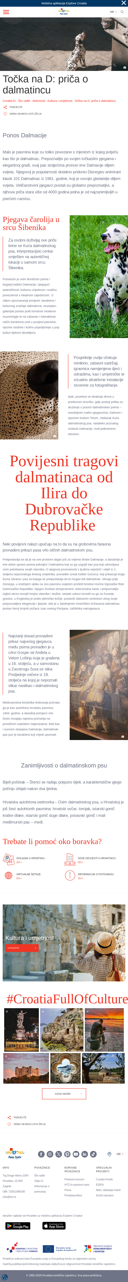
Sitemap (65, 1275)
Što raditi (40, 1153)
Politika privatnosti (65, 1268)
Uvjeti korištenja (64, 1262)
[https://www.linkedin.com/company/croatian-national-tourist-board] (84, 1132)
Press (69, 1168)
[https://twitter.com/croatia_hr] (58, 1132)
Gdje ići (39, 1158)
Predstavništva (75, 1173)
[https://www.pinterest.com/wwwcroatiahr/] (67, 1132)
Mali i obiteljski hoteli (110, 1168)
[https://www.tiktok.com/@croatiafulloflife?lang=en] (93, 1132)
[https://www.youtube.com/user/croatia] (75, 1132)
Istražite (14, 926)
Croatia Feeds (105, 1157)
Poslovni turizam (76, 1157)
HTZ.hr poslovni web (79, 1162)
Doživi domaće (106, 1173)
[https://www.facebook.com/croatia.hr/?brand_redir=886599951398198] (41, 1132)
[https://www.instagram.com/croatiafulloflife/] (49, 1132)
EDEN (100, 1162)
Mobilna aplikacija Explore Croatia (64, 3)
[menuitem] (17, 1203)
